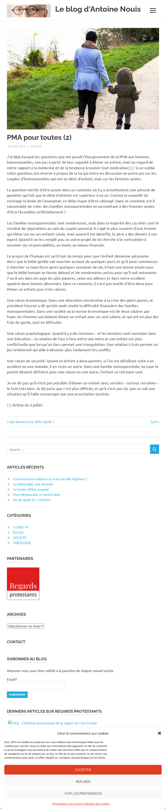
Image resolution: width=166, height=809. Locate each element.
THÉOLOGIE (22, 542)
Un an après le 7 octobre (31, 499)
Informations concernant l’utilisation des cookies (81, 803)
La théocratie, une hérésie (33, 484)
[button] (159, 733)
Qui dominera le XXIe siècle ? (31, 421)
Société (36, 146)
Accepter (83, 770)
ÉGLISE (18, 532)
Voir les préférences (83, 794)
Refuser (83, 782)
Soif (154, 421)
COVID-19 (20, 527)
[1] (131, 167)
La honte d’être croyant (31, 489)
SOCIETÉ (19, 537)
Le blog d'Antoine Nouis (98, 9)
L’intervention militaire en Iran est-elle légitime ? (50, 479)
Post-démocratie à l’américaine (36, 494)
